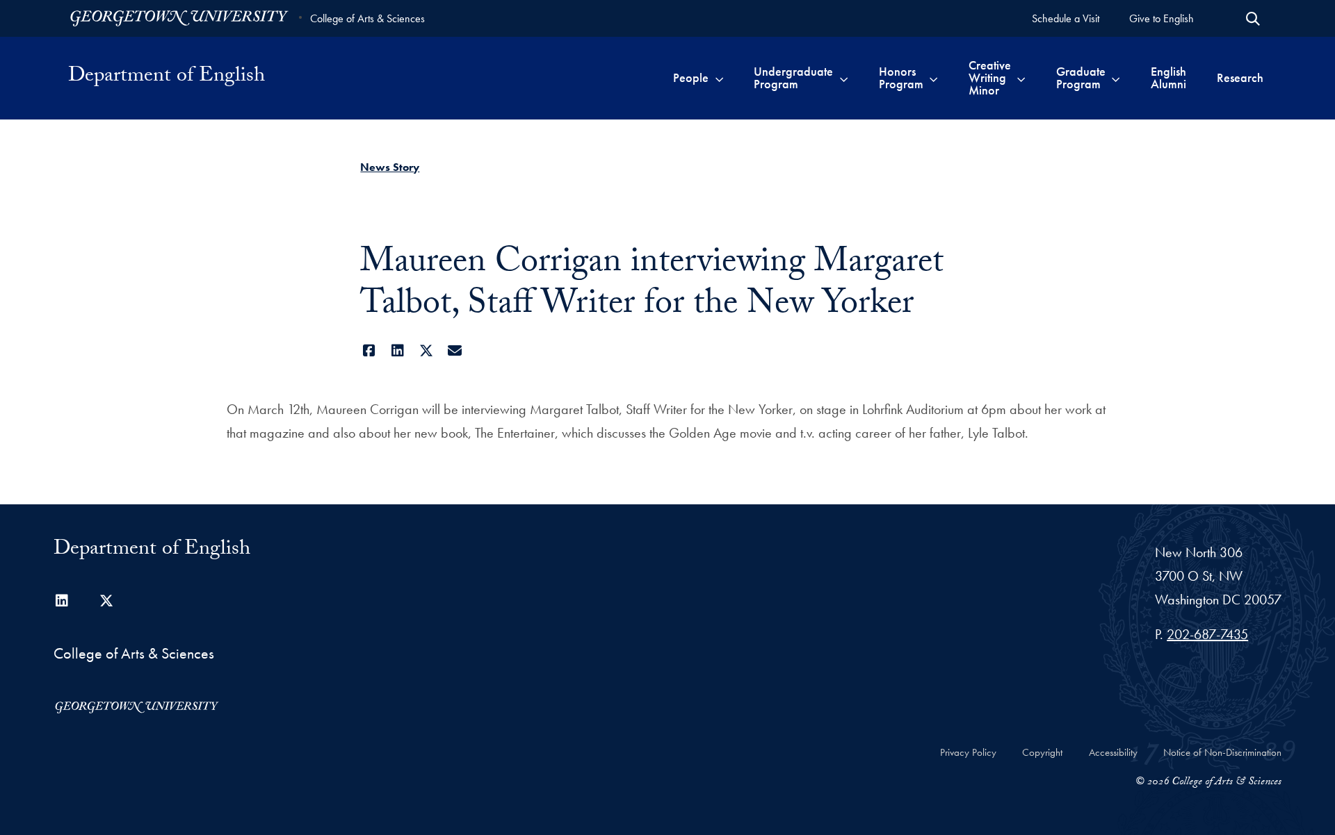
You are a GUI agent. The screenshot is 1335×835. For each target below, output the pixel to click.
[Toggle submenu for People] (719, 78)
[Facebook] (369, 351)
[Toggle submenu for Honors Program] (933, 78)
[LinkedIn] (397, 351)
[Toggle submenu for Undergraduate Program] (843, 78)
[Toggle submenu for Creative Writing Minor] (1021, 78)
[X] (426, 351)
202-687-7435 (1207, 634)
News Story (389, 167)
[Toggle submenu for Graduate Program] (1115, 78)
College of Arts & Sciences (367, 18)
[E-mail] (454, 351)
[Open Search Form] (1253, 19)
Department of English (166, 77)
